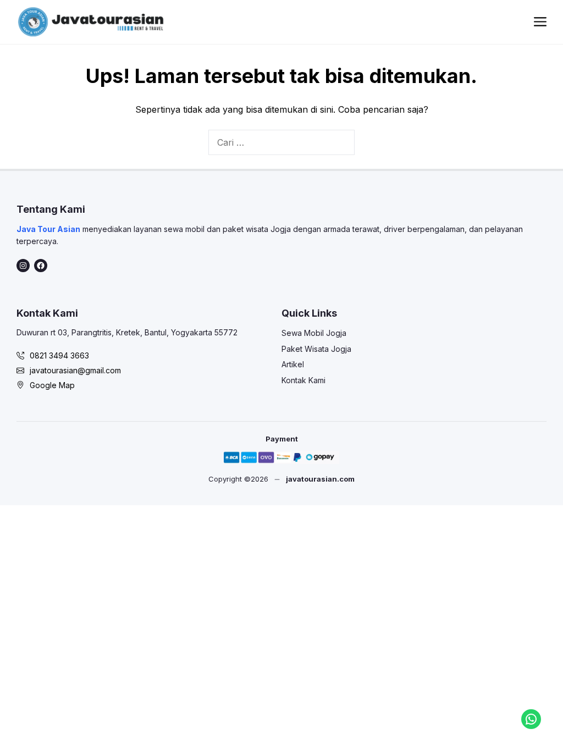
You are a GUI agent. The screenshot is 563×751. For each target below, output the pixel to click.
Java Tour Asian (48, 229)
